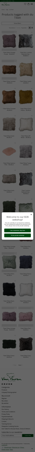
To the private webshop (17, 235)
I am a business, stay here (17, 230)
